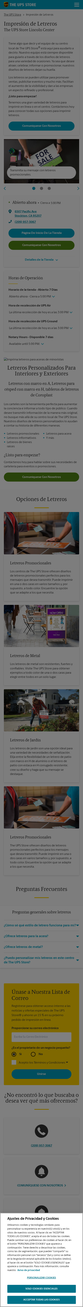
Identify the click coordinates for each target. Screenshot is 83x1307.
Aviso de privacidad (28, 1270)
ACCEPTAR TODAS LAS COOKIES (41, 1300)
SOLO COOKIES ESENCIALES (41, 1289)
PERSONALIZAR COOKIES (41, 1278)
